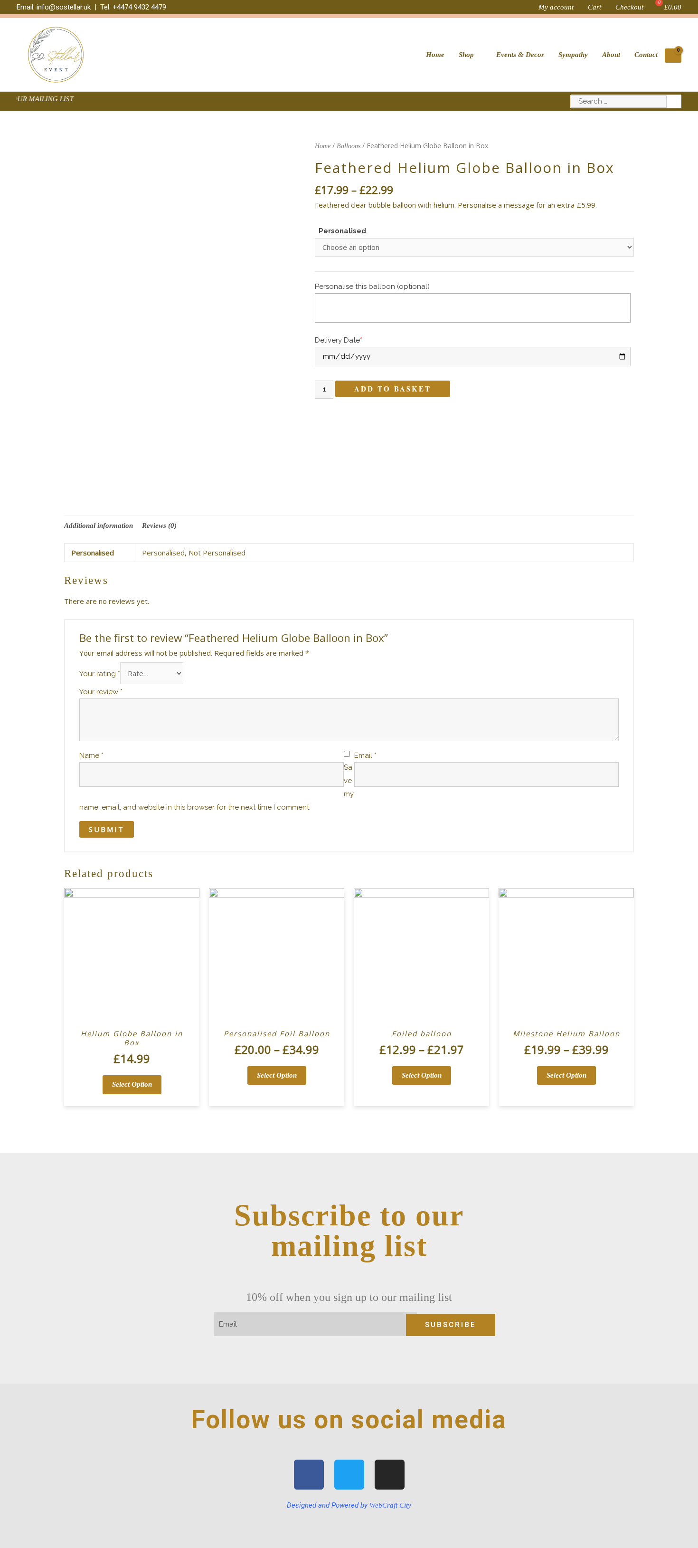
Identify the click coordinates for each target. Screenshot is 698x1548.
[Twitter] (349, 1475)
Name (91, 755)
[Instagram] (390, 1475)
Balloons (348, 146)
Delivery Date (338, 340)
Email (365, 755)
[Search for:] (619, 101)
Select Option (132, 1084)
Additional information (98, 525)
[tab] (98, 526)
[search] (619, 102)
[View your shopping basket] (673, 55)
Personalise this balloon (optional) (372, 286)
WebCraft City (390, 1505)
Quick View (132, 1015)
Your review (101, 692)
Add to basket (392, 388)
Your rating (99, 673)
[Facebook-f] (309, 1475)
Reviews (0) (159, 525)
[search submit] (674, 101)
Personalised (342, 231)
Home (322, 146)
